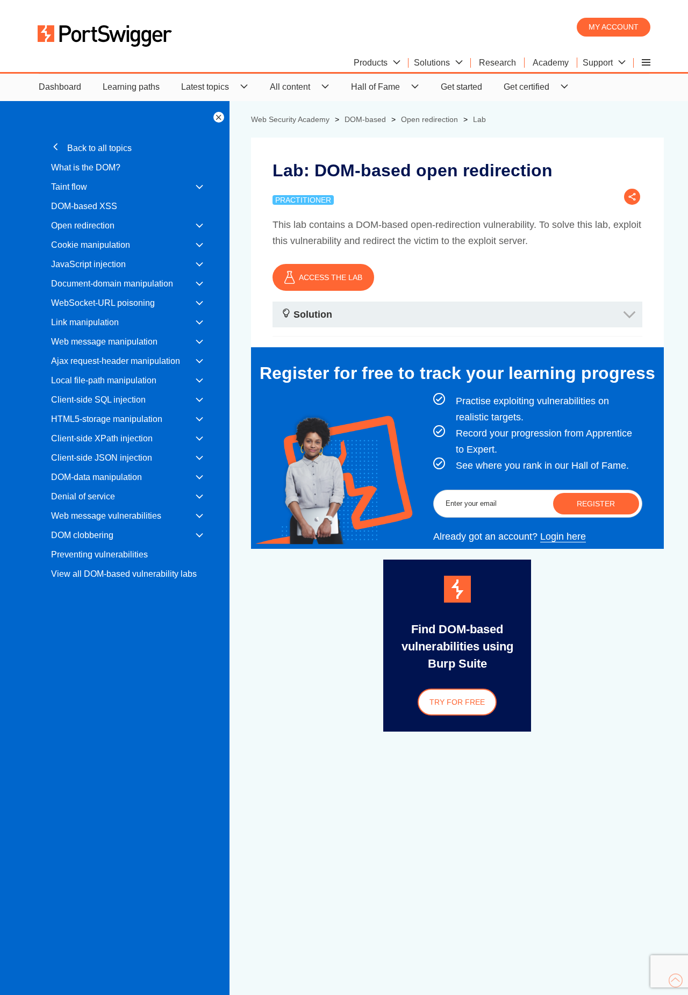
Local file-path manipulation (103, 380)
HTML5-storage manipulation (106, 419)
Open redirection (82, 225)
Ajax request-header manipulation (115, 361)
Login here (563, 536)
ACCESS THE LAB (330, 277)
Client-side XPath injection (102, 438)
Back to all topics (98, 148)
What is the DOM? (85, 167)
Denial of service (83, 496)
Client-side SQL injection (98, 399)
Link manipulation (85, 322)
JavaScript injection (88, 264)
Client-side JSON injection (101, 457)
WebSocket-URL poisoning (103, 302)
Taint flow (69, 186)
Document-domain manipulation (112, 283)
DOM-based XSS (84, 206)
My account (614, 27)
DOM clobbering (82, 535)
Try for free (457, 702)
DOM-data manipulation (96, 477)
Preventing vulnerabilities (99, 554)
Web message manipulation (104, 341)
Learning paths (131, 86)
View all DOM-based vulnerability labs (124, 573)
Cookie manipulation (90, 244)
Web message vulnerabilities (106, 515)
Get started (461, 86)
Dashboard (60, 86)
